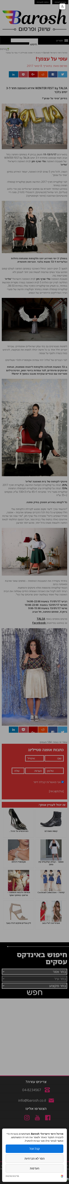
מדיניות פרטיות (12, 1176)
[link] (62, 1176)
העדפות (34, 1168)
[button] (62, 6)
